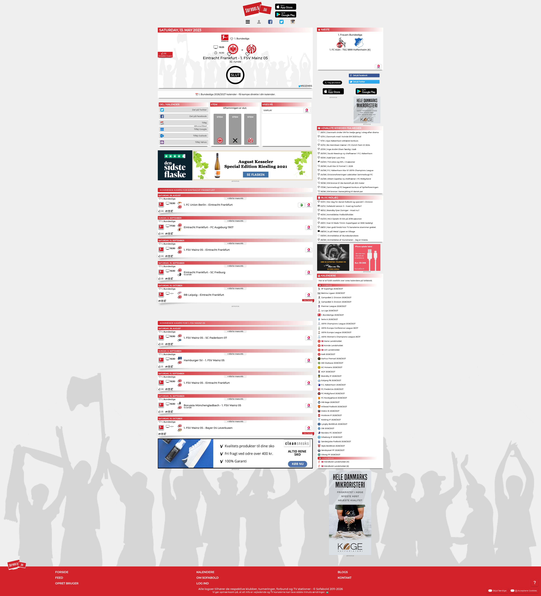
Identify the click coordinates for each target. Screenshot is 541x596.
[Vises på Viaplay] (308, 205)
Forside (61, 572)
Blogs (343, 572)
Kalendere (205, 572)
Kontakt (345, 577)
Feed (59, 577)
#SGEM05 (306, 86)
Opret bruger (66, 583)
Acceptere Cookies (527, 590)
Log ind (202, 583)
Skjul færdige (499, 590)
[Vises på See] (301, 205)
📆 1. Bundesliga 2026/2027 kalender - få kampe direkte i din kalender (235, 94)
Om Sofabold (207, 577)
